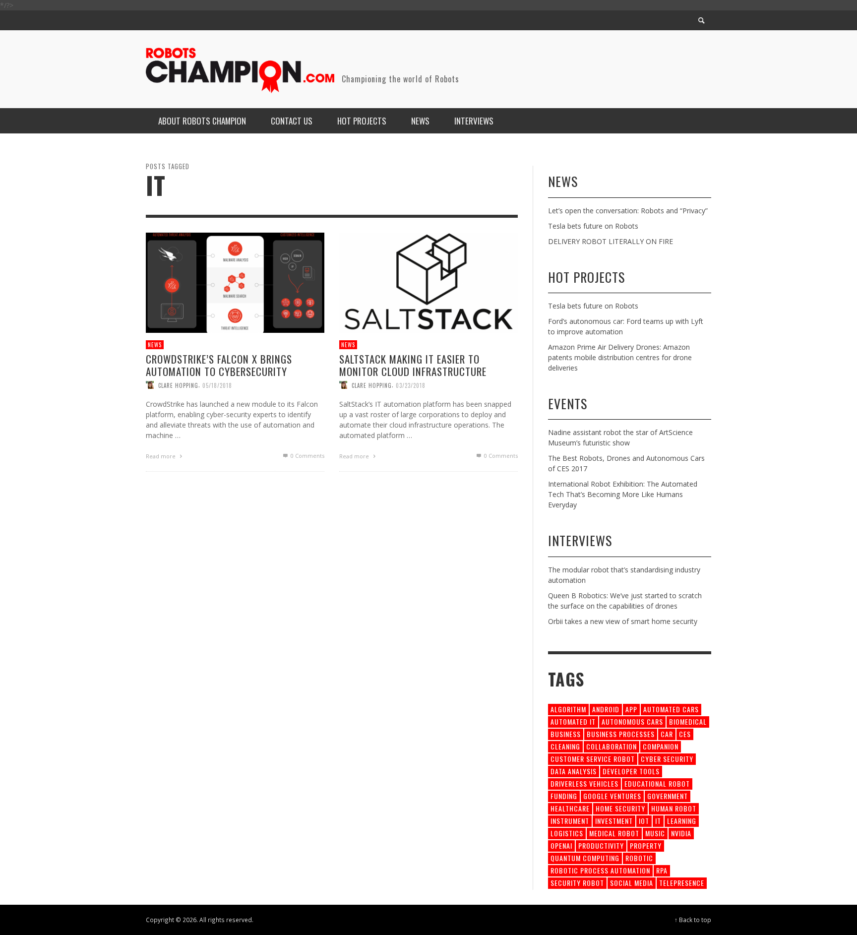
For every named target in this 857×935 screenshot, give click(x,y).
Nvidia (681, 833)
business (566, 734)
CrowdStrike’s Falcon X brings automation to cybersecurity (219, 365)
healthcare (570, 808)
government (667, 796)
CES (685, 734)
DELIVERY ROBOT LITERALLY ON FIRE (610, 241)
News (155, 345)
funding (564, 796)
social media (631, 882)
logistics (567, 833)
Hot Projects (586, 277)
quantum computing (585, 858)
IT (658, 820)
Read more (161, 456)
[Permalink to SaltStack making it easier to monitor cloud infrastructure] (428, 281)
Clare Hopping (178, 385)
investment (614, 820)
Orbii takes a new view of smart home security (622, 621)
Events (567, 403)
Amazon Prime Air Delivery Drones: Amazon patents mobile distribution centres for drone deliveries (620, 357)
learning (681, 820)
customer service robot (593, 758)
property (646, 845)
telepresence (681, 882)
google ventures (612, 796)
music (655, 833)
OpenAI (561, 845)
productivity (601, 845)
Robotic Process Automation (600, 870)
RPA (662, 870)
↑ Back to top (692, 920)
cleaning (565, 746)
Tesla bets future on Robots (593, 226)
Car (667, 734)
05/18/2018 (217, 385)
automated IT (573, 721)
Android (605, 709)
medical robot (614, 833)
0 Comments (306, 455)
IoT (644, 820)
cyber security (667, 758)
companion (660, 746)
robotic (639, 858)
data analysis (574, 771)
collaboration (611, 746)
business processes (621, 734)
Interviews (580, 540)
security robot (577, 882)
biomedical (688, 721)
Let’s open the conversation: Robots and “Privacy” (628, 210)
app (631, 709)
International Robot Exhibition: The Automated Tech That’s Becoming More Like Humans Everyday (622, 494)
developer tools (631, 771)
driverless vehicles (584, 783)
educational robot (657, 783)
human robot (673, 808)
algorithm (568, 709)
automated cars (671, 709)
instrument (570, 820)
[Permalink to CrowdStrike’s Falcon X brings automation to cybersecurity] (235, 281)
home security (620, 808)
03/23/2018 (411, 385)
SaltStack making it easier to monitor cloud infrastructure (413, 365)
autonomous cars (632, 721)
